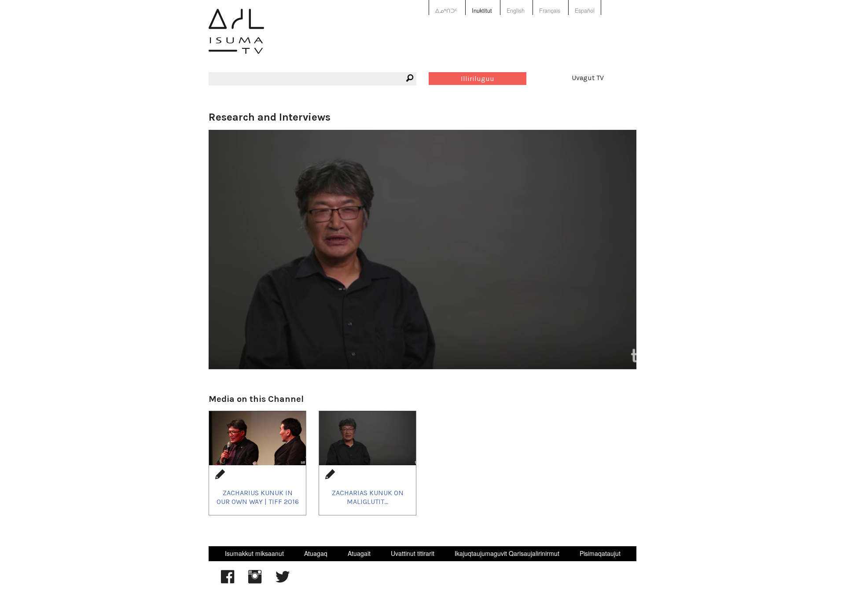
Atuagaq (315, 553)
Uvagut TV (588, 78)
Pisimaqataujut (600, 553)
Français (549, 11)
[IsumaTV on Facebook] (227, 581)
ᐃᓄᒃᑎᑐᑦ (446, 11)
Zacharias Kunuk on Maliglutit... (368, 497)
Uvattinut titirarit (412, 553)
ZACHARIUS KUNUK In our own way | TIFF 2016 (258, 497)
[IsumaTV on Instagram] (255, 581)
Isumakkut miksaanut (254, 553)
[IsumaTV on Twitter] (282, 581)
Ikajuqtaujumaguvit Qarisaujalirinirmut (507, 553)
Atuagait (359, 553)
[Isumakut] (236, 37)
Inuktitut (482, 11)
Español (585, 11)
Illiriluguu (477, 78)
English (516, 11)
